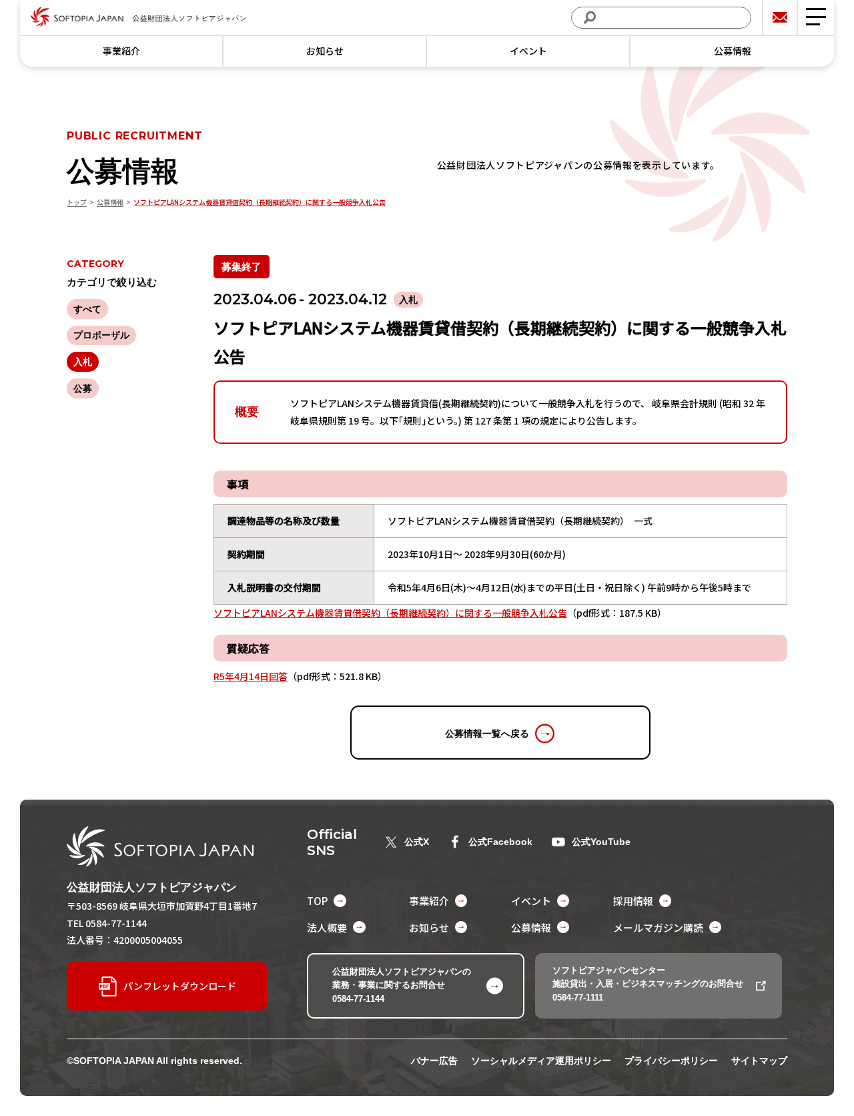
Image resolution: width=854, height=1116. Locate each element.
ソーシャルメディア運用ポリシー (541, 1060)
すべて (87, 309)
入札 (82, 361)
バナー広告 (434, 1060)
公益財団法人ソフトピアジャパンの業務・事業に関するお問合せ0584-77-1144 (401, 985)
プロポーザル (101, 335)
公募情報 (732, 50)
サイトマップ (759, 1060)
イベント (528, 50)
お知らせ (325, 50)
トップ (77, 202)
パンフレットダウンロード (179, 986)
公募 (82, 388)
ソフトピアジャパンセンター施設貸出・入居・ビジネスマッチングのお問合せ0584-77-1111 (647, 984)
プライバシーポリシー (671, 1060)
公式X (416, 841)
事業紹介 (121, 50)
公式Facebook (500, 841)
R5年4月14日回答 (251, 676)
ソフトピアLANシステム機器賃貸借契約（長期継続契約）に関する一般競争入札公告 (390, 612)
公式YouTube (601, 841)
